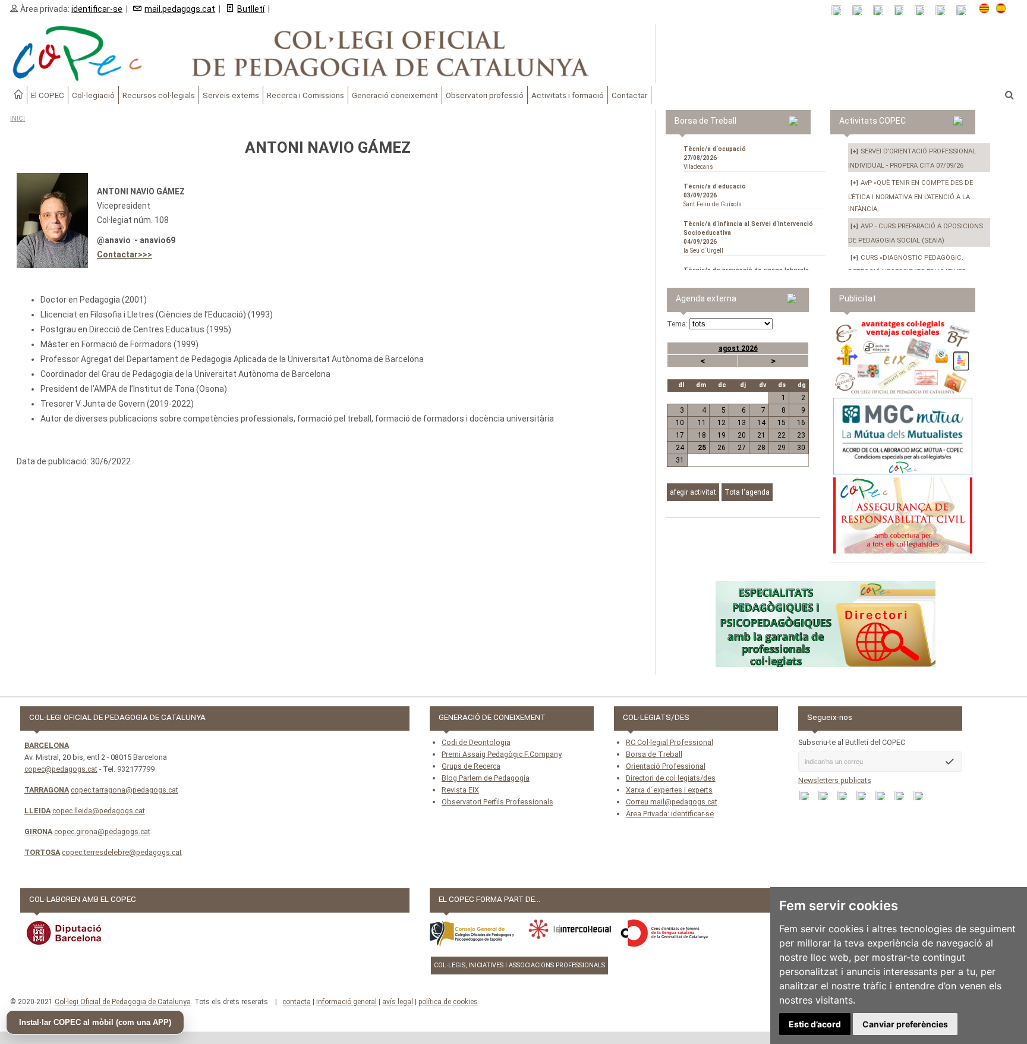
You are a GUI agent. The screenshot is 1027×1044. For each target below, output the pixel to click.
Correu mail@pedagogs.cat (671, 801)
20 (742, 435)
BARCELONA (46, 745)
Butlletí (250, 9)
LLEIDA (37, 810)
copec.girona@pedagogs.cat (102, 831)
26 (721, 448)
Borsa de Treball (654, 754)
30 (801, 448)
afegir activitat (693, 492)
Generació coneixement (395, 95)
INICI (17, 118)
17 (680, 435)
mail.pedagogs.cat (179, 9)
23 (801, 435)
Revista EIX (460, 789)
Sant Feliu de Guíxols (714, 195)
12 (721, 423)
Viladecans (714, 158)
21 (761, 435)
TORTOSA (42, 852)
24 (680, 448)
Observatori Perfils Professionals (497, 801)
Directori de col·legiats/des (671, 777)
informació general (346, 1002)
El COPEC (47, 95)
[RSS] (840, 10)
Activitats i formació (567, 95)
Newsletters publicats (834, 780)
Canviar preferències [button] (905, 1024)
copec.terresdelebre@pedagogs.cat (122, 852)
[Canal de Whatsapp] (860, 10)
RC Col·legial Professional (669, 742)
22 (781, 435)
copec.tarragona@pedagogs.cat (124, 789)
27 (742, 448)
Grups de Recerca (471, 766)
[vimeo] (964, 10)
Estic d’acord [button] (815, 1024)
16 (801, 423)
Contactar (629, 95)
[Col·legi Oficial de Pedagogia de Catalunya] (327, 53)
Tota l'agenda (747, 492)
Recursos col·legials (158, 95)
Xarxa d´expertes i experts (669, 789)
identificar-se (96, 9)
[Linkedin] (923, 10)
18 (702, 435)
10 (680, 423)
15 (781, 423)
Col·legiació (93, 95)
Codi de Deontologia (476, 742)
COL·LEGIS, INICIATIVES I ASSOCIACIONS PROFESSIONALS (519, 965)
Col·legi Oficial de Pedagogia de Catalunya (123, 1002)
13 (742, 423)
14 (761, 423)
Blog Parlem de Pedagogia (486, 777)
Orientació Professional (665, 766)
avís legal (397, 1002)
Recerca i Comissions (305, 95)
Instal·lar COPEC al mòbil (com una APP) (95, 1022)
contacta (296, 1002)
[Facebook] (881, 10)
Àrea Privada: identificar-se (670, 813)
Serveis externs (231, 95)
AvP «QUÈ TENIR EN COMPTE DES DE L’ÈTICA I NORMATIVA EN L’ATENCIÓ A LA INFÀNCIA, (910, 196)
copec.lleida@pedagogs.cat (98, 810)
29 (781, 448)
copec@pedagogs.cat (60, 769)
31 (680, 460)
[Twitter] (902, 10)
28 (761, 448)
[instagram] (944, 10)
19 (721, 435)
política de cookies (448, 1002)
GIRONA (38, 831)
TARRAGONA (46, 789)
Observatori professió (485, 95)
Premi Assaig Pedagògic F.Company (502, 754)
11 (702, 423)
